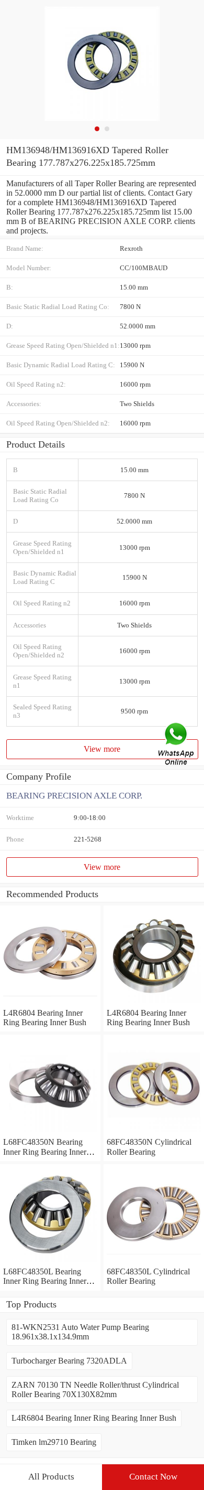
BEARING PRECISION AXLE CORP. (74, 796)
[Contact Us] (177, 745)
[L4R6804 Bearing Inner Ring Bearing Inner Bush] (50, 1003)
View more (102, 748)
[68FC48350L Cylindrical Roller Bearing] (154, 1262)
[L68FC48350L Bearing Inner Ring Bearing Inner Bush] (50, 1262)
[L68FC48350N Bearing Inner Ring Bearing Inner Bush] (50, 1132)
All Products (51, 1477)
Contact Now (153, 1477)
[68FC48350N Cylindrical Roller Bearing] (154, 1132)
